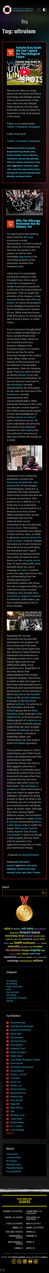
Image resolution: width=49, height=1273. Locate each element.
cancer (42, 936)
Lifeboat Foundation (18, 1257)
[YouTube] (30, 1261)
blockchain (29, 936)
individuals (16, 384)
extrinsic (31, 417)
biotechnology (11, 936)
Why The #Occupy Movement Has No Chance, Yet (28, 224)
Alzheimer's (17, 929)
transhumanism (28, 162)
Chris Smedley (17, 1130)
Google (11, 943)
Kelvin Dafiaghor (18, 1052)
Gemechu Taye (17, 1048)
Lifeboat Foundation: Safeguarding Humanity (17, 9)
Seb (12, 1111)
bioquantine (14, 933)
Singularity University (16, 998)
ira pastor (37, 946)
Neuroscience (13, 954)
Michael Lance (17, 1115)
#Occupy (28, 237)
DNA (8, 989)
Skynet (9, 1000)
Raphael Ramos (18, 1093)
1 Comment (36, 872)
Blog (24, 22)
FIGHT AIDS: (10, 1232)
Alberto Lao (16, 1085)
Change (35, 166)
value (24, 570)
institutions (13, 394)
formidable (19, 743)
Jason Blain (16, 1119)
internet (25, 155)
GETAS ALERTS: (31, 1217)
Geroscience (12, 1154)
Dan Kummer (16, 1063)
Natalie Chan (16, 1096)
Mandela (29, 700)
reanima (25, 954)
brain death (36, 936)
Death (20, 939)
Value (29, 872)
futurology (10, 173)
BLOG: (28, 1224)
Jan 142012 (10, 223)
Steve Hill (14, 1104)
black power (21, 828)
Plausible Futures (14, 1168)
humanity (38, 943)
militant (11, 710)
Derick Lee (15, 1082)
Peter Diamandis (14, 986)
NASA (43, 951)
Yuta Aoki (15, 1078)
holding (29, 430)
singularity (29, 957)
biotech (35, 932)
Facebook (21, 126)
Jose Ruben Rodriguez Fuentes (25, 1059)
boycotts (18, 694)
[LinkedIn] (25, 1261)
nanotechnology (24, 159)
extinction (36, 939)
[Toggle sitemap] (39, 9)
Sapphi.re (44, 1257)
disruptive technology (14, 152)
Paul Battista (16, 1045)
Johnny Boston (19, 148)
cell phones (28, 166)
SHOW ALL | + (10, 1133)
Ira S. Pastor (16, 1126)
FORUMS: (18, 1248)
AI (12, 929)
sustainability (42, 958)
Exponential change (20, 169)
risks (24, 957)
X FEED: (8, 1224)
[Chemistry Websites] (24, 909)
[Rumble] (36, 1261)
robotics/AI (11, 162)
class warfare (32, 865)
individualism (11, 869)
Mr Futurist (11, 1161)
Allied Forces (14, 717)
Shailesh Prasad (18, 1041)
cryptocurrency (9, 939)
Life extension (13, 950)
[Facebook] (14, 1261)
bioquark (25, 933)
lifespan (26, 950)
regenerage (34, 953)
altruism (20, 166)
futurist (37, 169)
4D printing (11, 983)
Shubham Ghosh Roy (20, 1030)
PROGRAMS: (30, 1236)
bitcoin (22, 936)
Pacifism (18, 872)
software (19, 162)
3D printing (11, 981)
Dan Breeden (16, 1037)
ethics (33, 152)
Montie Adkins (17, 1122)
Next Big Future (13, 1164)
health (18, 943)
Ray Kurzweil (12, 992)
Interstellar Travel (26, 947)
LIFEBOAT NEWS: (32, 1211)
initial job (11, 283)
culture (9, 169)
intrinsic (19, 417)
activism (20, 704)
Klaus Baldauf (17, 1071)
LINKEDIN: (8, 1217)
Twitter (10, 126)
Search (43, 893)
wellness (38, 961)
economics (11, 865)
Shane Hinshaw (18, 1089)
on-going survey (31, 560)
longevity (35, 950)
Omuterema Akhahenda (21, 1067)
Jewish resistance (30, 697)
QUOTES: (29, 1248)
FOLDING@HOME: (15, 1236)
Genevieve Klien (18, 1022)
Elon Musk (11, 995)
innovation (18, 155)
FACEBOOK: (7, 1211)
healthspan (29, 943)
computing (31, 148)
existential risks (27, 939)
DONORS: (16, 1228)
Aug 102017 (10, 52)
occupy (32, 869)
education (26, 152)
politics (19, 954)
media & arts (33, 155)
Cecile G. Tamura (18, 1074)
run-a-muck (16, 527)
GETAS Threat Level (24, 1201)
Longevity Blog (13, 1157)
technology (20, 176)
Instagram (34, 126)
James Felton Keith (21, 862)
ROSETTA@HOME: (14, 1242)
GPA (16, 173)
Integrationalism (30, 854)
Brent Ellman (16, 1107)
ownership (10, 872)
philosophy (35, 159)
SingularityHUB (13, 1171)
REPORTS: (29, 1232)
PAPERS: (29, 1242)
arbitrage (25, 730)
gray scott (22, 173)
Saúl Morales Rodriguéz (21, 1026)
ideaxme (44, 944)
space (35, 957)
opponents (25, 256)
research (19, 957)
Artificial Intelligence (40, 929)
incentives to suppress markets (24, 596)
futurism (10, 155)
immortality (14, 946)
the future (27, 176)
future (42, 939)
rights (24, 872)
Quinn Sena (16, 1034)
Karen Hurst (16, 1056)
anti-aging (27, 928)
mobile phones (12, 159)
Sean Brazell (16, 1100)
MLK (27, 869)
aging (7, 928)
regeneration (10, 957)
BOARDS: (29, 1228)
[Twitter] (19, 1261)
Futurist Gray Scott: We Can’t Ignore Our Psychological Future (29, 52)
